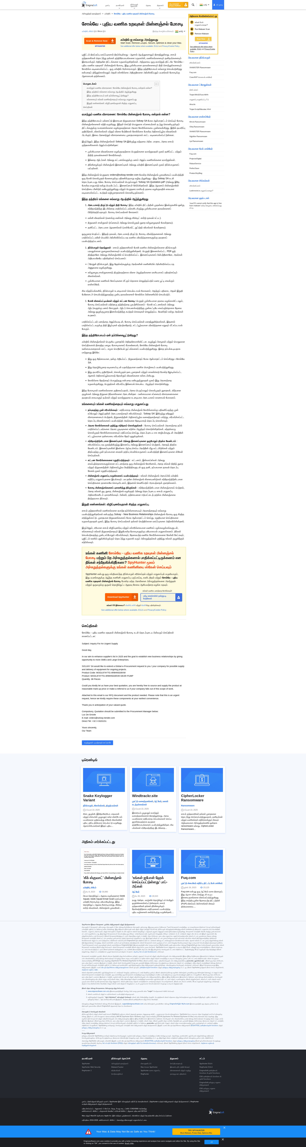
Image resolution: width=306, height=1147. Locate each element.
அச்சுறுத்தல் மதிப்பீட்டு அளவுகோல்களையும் (142, 1043)
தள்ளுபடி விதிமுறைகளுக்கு (171, 967)
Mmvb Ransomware (197, 122)
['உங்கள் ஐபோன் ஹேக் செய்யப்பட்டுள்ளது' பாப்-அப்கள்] (153, 862)
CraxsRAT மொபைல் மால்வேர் (200, 77)
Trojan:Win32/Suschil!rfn (198, 95)
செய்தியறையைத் (176, 1063)
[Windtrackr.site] (153, 780)
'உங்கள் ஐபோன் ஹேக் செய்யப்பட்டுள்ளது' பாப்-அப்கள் (149, 882)
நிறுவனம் (160, 5)
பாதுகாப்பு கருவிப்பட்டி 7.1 (199, 100)
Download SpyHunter (118, 597)
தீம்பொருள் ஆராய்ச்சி (134, 5)
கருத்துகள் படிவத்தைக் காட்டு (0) (97, 743)
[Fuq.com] (202, 862)
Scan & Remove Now (96, 41)
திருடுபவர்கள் (112, 805)
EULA (156, 46)
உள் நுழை (219, 5)
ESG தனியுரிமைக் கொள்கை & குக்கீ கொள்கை (210, 1077)
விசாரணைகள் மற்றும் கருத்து (180, 1070)
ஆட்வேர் (157, 801)
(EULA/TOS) (195, 1025)
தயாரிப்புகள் (120, 5)
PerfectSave (194, 168)
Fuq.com (192, 72)
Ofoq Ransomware (196, 127)
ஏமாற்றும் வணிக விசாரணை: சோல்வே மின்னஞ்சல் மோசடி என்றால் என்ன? (119, 88)
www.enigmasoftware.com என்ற (98, 991)
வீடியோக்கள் (115, 1070)
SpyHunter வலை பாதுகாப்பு (150, 1070)
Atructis (192, 104)
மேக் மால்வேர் (217, 883)
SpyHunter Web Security (91, 1067)
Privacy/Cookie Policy (170, 46)
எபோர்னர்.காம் (194, 63)
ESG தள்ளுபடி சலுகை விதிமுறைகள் (207, 1089)
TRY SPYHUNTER (196, 1131)
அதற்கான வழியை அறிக (90, 970)
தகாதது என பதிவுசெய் (178, 1074)
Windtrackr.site (145, 796)
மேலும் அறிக (129, 1143)
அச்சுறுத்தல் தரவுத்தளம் (91, 14)
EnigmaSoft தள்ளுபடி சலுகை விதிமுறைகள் (210, 1083)
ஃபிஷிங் (107, 14)
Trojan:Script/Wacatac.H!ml (200, 109)
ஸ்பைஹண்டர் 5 (146, 1063)
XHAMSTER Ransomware (199, 67)
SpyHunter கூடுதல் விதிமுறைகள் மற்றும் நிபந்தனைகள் (169, 1102)
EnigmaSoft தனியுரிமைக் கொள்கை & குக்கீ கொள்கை (209, 1072)
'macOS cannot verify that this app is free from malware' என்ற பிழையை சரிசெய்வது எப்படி (205, 205)
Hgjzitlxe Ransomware (198, 136)
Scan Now (201, 39)
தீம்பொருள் (88, 805)
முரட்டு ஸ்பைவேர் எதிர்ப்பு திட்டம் (195, 883)
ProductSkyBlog (195, 173)
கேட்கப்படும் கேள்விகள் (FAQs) (113, 1043)
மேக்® (144, 605)
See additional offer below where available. (136, 46)
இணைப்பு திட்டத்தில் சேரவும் (180, 1067)
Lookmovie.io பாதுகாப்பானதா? (201, 191)
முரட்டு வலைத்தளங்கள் (142, 801)
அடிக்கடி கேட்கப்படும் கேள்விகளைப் (145, 952)
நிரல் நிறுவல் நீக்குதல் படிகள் (98, 1102)
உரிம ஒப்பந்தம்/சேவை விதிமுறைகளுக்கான (115, 967)
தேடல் (193, 5)
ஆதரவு (148, 5)
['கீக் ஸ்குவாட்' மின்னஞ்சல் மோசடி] (104, 862)
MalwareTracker (117, 1067)
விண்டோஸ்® (130, 605)
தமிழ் (205, 5)
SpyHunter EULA (205, 1063)
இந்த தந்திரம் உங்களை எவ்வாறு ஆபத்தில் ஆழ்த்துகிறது (112, 92)
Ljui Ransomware (196, 141)
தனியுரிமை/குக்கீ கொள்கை (149, 967)
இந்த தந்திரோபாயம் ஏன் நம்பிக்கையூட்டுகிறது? (107, 95)
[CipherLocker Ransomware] (202, 780)
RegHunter (145, 1074)
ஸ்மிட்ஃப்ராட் (193, 90)
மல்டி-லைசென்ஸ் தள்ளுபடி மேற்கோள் (175, 4)
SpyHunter (86, 1063)
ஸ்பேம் (91, 31)
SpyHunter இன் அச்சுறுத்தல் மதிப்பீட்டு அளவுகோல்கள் (129, 1102)
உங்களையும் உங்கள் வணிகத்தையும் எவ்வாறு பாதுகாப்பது (112, 99)
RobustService (195, 163)
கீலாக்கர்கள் (99, 805)
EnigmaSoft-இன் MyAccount (179, 1004)
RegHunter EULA (206, 1067)
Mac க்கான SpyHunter (149, 1067)
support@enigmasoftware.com (132, 1004)
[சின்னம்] (89, 4)
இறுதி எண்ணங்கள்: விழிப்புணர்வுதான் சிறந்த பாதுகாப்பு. (112, 103)
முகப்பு (107, 5)
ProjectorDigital (195, 159)
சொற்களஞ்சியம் (117, 1074)
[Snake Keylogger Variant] (104, 780)
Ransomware (187, 805)
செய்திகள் (88, 107)
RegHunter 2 (87, 1070)
